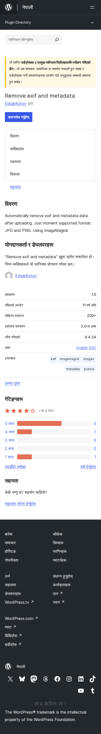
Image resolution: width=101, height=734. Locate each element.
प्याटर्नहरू (59, 560)
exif (53, 359)
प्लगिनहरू (60, 551)
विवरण (14, 136)
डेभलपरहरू (13, 593)
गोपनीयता (11, 560)
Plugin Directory (18, 22)
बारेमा (9, 534)
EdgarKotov (15, 103)
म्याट (10, 627)
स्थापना (15, 161)
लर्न (7, 576)
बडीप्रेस (13, 644)
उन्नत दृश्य (12, 383)
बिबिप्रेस (13, 635)
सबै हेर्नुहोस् (88, 466)
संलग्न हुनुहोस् (63, 576)
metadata (73, 369)
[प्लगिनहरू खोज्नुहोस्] (57, 40)
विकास (15, 174)
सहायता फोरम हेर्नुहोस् (20, 503)
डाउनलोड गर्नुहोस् (18, 117)
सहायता (15, 186)
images (88, 359)
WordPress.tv (19, 602)
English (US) (86, 347)
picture (89, 369)
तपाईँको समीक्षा (15, 466)
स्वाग (59, 602)
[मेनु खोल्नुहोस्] (93, 7)
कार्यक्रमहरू (62, 584)
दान (58, 593)
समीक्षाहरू (17, 148)
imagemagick (69, 359)
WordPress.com (21, 618)
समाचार (10, 542)
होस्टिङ (10, 551)
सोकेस (57, 534)
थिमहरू (58, 542)
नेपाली (20, 666)
